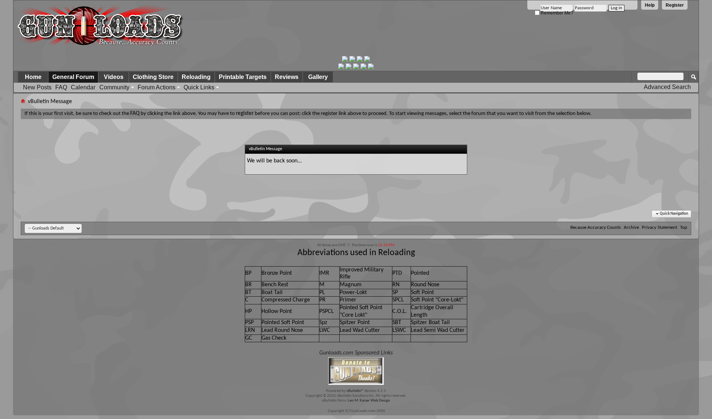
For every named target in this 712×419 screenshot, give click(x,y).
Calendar (83, 87)
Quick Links (199, 87)
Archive (631, 227)
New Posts (37, 87)
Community (114, 87)
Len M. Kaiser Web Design (369, 401)
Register (675, 5)
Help (650, 5)
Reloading (196, 77)
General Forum (73, 77)
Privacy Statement (659, 227)
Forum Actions (156, 87)
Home (33, 77)
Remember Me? (556, 13)
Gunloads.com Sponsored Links (356, 353)
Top (683, 227)
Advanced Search (667, 87)
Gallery (318, 77)
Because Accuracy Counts (595, 227)
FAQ (61, 87)
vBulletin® (354, 391)
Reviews (287, 77)
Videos (113, 77)
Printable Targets (243, 77)
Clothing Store (153, 77)
